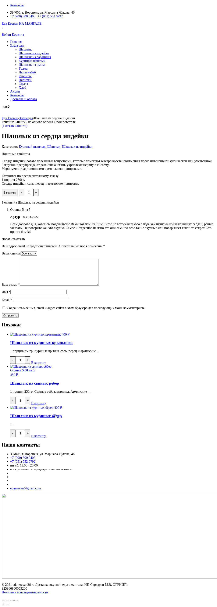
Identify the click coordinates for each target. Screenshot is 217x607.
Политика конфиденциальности (25, 592)
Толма (23, 68)
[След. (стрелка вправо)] (7, 604)
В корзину (9, 192)
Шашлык (25, 49)
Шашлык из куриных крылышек (41, 342)
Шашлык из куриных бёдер (36, 416)
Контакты (17, 5)
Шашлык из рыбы (32, 64)
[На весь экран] (7, 600)
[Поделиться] (12, 600)
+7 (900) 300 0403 (22, 16)
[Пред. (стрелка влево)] (3, 604)
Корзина (18, 34)
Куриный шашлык (32, 61)
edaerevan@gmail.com (25, 488)
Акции (15, 91)
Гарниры (25, 76)
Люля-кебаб (27, 72)
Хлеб (22, 87)
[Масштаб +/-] (3, 600)
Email (7, 300)
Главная (16, 42)
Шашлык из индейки (34, 53)
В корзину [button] (38, 362)
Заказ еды (17, 45)
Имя (6, 292)
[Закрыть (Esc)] (16, 600)
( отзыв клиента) (14, 126)
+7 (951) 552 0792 (50, 16)
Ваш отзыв (11, 284)
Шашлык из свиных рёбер (34, 383)
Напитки (25, 80)
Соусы (23, 84)
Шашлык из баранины (35, 57)
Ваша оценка (11, 253)
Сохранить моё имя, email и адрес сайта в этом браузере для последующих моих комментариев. (76, 308)
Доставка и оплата (23, 99)
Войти (6, 34)
